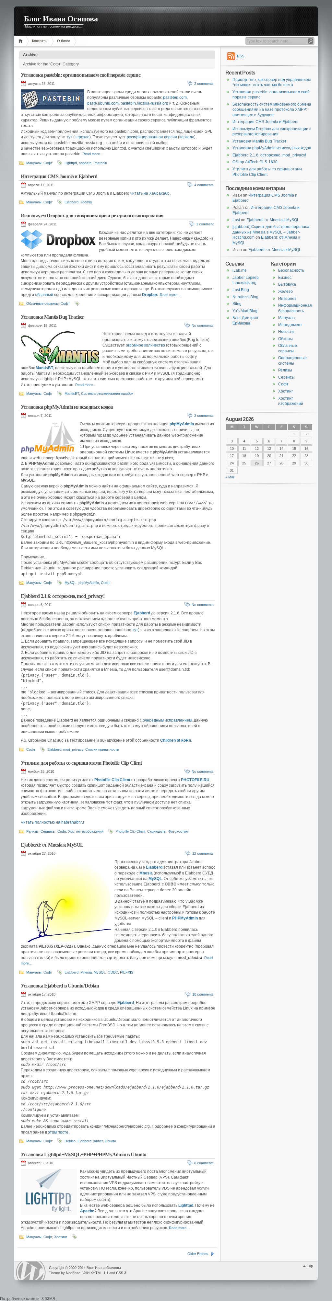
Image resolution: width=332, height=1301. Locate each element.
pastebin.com (175, 97)
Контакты (39, 41)
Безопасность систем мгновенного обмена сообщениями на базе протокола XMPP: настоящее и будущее (271, 109)
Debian (70, 1141)
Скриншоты (156, 831)
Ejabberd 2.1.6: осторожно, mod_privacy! (62, 596)
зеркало (82, 137)
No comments (203, 325)
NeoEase (73, 1273)
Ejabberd (71, 202)
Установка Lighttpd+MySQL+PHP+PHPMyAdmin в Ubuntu (84, 1154)
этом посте (58, 1132)
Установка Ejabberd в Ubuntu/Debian (60, 985)
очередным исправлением (167, 720)
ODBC (113, 972)
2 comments (204, 84)
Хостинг (60, 1237)
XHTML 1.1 (99, 1273)
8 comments (204, 1163)
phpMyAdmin (182, 424)
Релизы (32, 831)
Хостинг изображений (85, 831)
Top (310, 1266)
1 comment (205, 224)
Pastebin (100, 163)
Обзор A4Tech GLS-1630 (255, 162)
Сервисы (48, 831)
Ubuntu (110, 1141)
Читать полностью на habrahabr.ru (52, 822)
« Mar (229, 477)
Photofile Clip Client (112, 780)
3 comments (204, 415)
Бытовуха (287, 284)
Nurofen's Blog (245, 297)
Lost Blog (240, 290)
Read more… (92, 154)
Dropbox (150, 294)
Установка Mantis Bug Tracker (52, 317)
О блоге (63, 41)
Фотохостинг (178, 831)
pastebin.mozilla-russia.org (144, 103)
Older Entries (197, 1254)
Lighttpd (71, 163)
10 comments (203, 994)
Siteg (237, 304)
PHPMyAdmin (185, 918)
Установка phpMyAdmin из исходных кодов (67, 407)
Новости (286, 331)
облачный (44, 294)
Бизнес (284, 277)
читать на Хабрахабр (150, 193)
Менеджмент (290, 325)
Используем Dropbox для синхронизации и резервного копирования (92, 215)
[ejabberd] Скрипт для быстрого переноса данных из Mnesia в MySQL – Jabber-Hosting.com (270, 232)
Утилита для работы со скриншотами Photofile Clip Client (81, 763)
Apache (87, 1211)
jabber (98, 1141)
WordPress (31, 1270)
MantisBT (72, 393)
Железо (285, 291)
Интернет (287, 298)
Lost (236, 220)
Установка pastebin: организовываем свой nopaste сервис (80, 75)
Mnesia (86, 972)
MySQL (71, 583)
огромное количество (145, 345)
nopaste (85, 163)
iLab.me (239, 270)
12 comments (203, 853)
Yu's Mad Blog (244, 311)
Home (21, 41)
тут (69, 137)
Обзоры (285, 339)
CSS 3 (121, 1273)
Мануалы (34, 163)
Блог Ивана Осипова (61, 19)
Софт (48, 163)
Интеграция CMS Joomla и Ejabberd (59, 176)
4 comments (204, 185)
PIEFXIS (126, 972)
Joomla (86, 202)
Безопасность (291, 270)
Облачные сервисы (42, 303)
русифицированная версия (152, 137)
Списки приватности (102, 749)
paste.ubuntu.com (103, 103)
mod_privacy (73, 749)
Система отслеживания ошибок (107, 393)
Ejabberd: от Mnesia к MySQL (52, 845)
